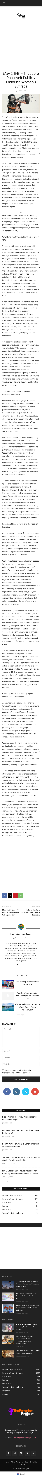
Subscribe (35, 1089)
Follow (16, 1089)
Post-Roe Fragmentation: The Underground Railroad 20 (27, 996)
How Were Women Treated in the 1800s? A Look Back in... (28, 1352)
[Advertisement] (21, 43)
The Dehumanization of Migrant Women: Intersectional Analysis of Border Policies (28, 1284)
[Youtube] (33, 1453)
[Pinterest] (15, 895)
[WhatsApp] (20, 895)
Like (7, 1089)
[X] (10, 895)
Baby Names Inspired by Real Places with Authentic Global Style (26, 1296)
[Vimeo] (27, 1453)
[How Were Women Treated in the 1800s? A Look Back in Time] (8, 1354)
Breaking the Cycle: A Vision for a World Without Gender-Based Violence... (27, 1308)
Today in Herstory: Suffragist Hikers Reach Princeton (30, 912)
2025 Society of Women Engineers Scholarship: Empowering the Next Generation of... (24, 1340)
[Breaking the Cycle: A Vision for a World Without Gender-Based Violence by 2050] (8, 1308)
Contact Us (33, 1462)
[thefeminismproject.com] (21, 16)
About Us (25, 1462)
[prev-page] (18, 1015)
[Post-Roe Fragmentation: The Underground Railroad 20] (8, 996)
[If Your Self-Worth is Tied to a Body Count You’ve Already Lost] (8, 1007)
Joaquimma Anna (21, 934)
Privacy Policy (15, 1462)
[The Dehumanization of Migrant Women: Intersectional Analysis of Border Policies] (8, 1285)
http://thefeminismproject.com (21, 938)
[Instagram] (23, 964)
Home (7, 1462)
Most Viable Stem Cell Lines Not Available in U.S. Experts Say (10, 912)
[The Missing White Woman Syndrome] (8, 984)
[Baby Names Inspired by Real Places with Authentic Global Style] (8, 1297)
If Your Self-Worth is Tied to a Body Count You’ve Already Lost (27, 1007)
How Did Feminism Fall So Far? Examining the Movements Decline (26, 1327)
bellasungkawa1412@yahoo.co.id (25, 1437)
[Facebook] (4, 895)
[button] (4, 3)
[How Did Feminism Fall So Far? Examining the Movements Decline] (8, 1327)
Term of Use (21, 1464)
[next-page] (22, 1015)
